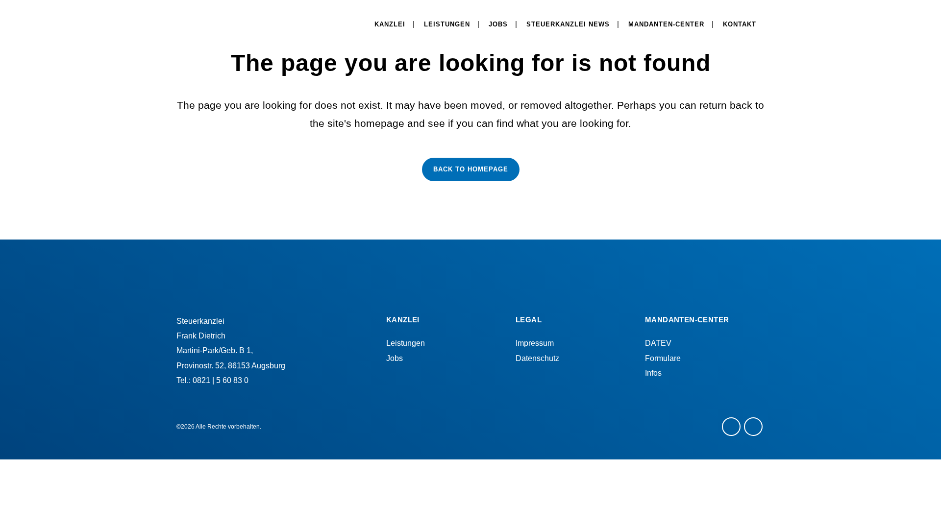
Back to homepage (470, 169)
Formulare (663, 358)
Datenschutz (537, 358)
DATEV (658, 343)
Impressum (535, 343)
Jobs (394, 358)
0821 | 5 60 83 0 (220, 380)
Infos (653, 373)
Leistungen (405, 343)
